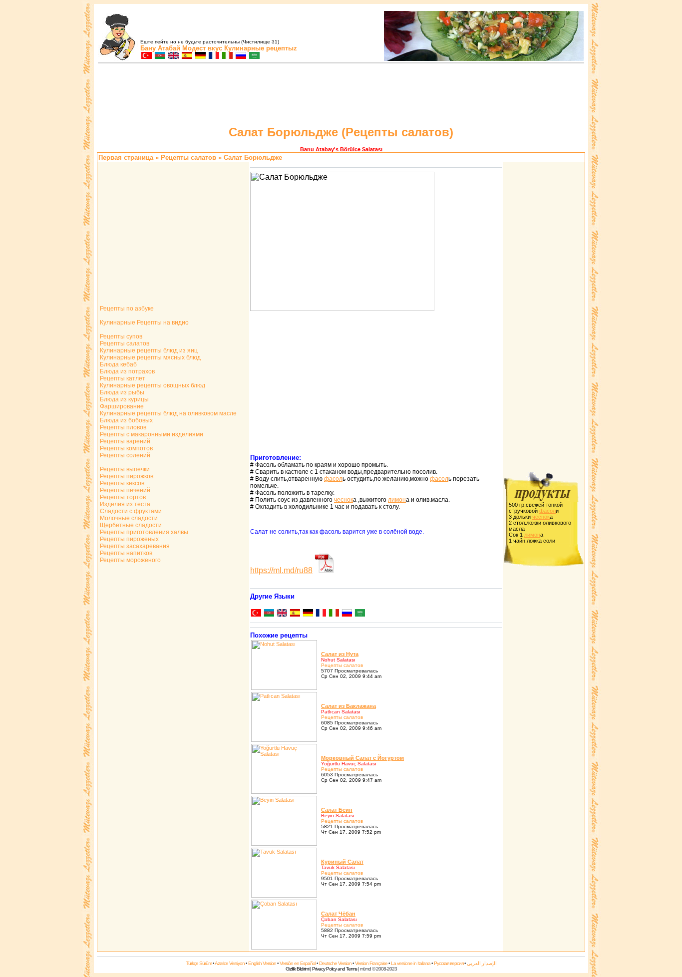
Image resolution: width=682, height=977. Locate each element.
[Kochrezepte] (200, 56)
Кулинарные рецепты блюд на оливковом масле (167, 413)
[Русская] (346, 614)
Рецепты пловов (122, 427)
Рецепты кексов (121, 483)
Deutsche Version (335, 963)
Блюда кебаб (117, 364)
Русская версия (448, 963)
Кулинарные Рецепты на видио (143, 322)
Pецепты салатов (188, 157)
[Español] (294, 614)
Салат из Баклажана (348, 706)
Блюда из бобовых (125, 420)
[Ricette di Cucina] (227, 56)
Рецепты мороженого (129, 560)
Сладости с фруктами (130, 511)
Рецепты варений (124, 441)
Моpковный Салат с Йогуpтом (362, 758)
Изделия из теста (124, 504)
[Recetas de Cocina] (186, 56)
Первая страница (125, 157)
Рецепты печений (124, 490)
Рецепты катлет (121, 378)
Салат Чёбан (338, 914)
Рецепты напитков (125, 553)
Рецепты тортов (122, 497)
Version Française (371, 963)
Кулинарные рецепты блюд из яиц (148, 350)
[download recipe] (325, 570)
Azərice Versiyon (230, 963)
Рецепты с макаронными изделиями (150, 434)
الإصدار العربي (482, 963)
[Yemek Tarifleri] (146, 56)
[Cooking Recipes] (173, 56)
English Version (262, 963)
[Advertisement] (341, 95)
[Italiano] (333, 614)
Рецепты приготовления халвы (143, 532)
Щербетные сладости (130, 525)
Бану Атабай (160, 48)
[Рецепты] (240, 56)
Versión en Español (298, 963)
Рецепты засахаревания (134, 546)
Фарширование (121, 406)
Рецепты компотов (125, 448)
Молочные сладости (128, 518)
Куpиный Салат (342, 862)
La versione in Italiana (410, 963)
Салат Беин (336, 810)
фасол (333, 478)
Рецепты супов (120, 336)
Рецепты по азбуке (126, 308)
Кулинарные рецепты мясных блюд (149, 357)
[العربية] (359, 614)
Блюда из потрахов (126, 371)
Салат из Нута (339, 654)
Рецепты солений (124, 455)
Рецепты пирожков (125, 476)
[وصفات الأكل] (254, 56)
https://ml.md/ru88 (281, 570)
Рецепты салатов (123, 343)
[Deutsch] (307, 614)
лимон (397, 499)
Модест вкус (202, 48)
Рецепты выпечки (124, 469)
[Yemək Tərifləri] (159, 56)
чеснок (343, 499)
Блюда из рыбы (121, 392)
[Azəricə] (268, 614)
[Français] (320, 614)
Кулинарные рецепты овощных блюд (151, 385)
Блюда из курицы (123, 399)
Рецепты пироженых (128, 539)
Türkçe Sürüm (199, 963)
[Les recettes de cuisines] (213, 56)
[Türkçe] (255, 614)
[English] (281, 614)
